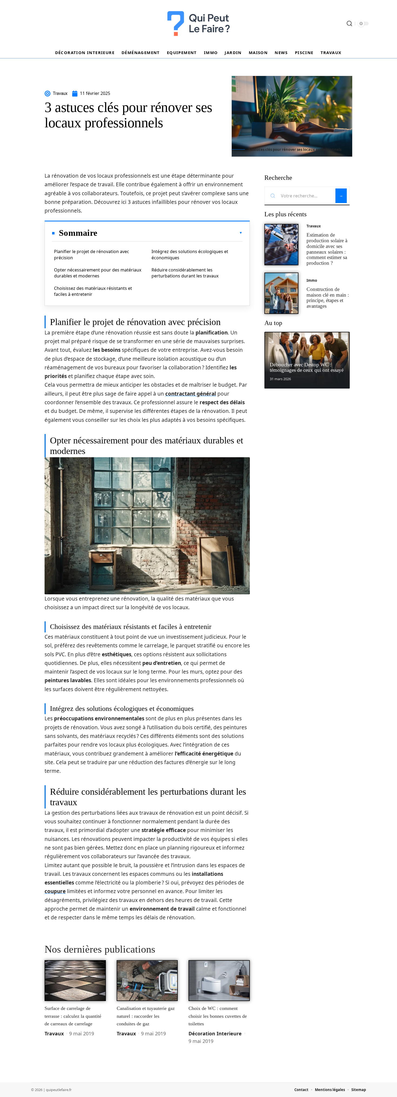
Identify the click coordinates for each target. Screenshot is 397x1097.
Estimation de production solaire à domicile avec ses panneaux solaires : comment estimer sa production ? (327, 249)
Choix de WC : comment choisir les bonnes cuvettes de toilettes (218, 1016)
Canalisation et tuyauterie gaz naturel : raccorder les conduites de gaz (146, 1016)
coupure (55, 891)
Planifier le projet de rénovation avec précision (91, 254)
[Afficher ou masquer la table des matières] (170, 233)
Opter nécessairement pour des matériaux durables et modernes (97, 273)
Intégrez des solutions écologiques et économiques (190, 254)
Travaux (54, 1033)
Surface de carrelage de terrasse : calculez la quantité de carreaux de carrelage (73, 1016)
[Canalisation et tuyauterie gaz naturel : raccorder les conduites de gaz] (147, 980)
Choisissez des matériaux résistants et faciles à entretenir (93, 291)
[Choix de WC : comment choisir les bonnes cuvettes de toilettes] (219, 980)
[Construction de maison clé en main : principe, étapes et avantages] (281, 293)
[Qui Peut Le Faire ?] (198, 23)
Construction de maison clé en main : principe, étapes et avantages (328, 297)
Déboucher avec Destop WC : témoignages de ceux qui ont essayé (307, 367)
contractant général (190, 393)
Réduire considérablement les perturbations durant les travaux (185, 273)
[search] (349, 23)
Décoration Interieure (215, 1033)
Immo (312, 280)
